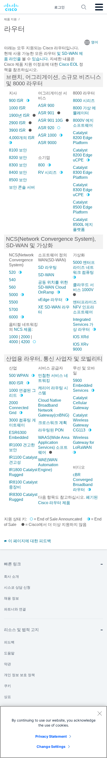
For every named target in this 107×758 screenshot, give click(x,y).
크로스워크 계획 (52, 423)
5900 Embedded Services (82, 385)
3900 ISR (17, 130)
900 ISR (16, 100)
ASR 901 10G (50, 120)
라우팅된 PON (51, 430)
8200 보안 (18, 157)
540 (12, 280)
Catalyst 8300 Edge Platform (82, 172)
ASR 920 (46, 128)
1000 (13, 337)
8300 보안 (18, 165)
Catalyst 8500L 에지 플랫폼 (83, 224)
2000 (25, 337)
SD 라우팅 (47, 267)
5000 (13, 295)
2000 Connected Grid (18, 408)
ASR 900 (46, 105)
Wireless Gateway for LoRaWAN (83, 442)
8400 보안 (18, 172)
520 (12, 272)
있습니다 (39, 59)
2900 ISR (17, 123)
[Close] (99, 713)
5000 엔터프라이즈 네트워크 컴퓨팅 (84, 267)
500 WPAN (19, 375)
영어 (94, 42)
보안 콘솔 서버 (22, 187)
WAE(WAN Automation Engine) (48, 465)
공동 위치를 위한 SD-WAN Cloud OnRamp (53, 287)
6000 (13, 317)
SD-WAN (46, 275)
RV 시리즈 (47, 172)
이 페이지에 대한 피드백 (29, 541)
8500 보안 (18, 180)
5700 (13, 309)
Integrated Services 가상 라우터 (83, 324)
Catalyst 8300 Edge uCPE (82, 190)
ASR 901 (46, 113)
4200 (25, 342)
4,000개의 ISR (22, 138)
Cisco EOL (68, 64)
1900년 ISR (19, 115)
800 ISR (16, 383)
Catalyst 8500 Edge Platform (82, 207)
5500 (13, 302)
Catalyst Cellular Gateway (81, 403)
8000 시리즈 (84, 100)
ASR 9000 (47, 143)
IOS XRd (81, 337)
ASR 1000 (47, 135)
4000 (13, 342)
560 (12, 287)
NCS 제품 (23, 329)
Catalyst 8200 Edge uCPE (82, 155)
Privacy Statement (51, 736)
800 (41, 165)
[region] (53, 732)
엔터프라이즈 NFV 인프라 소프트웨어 (85, 307)
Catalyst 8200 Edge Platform (82, 138)
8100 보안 (18, 150)
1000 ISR (17, 108)
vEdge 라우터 (50, 300)
